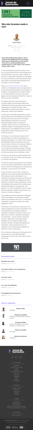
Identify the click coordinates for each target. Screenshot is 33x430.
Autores (16, 389)
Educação (16, 374)
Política (16, 377)
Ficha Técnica (16, 404)
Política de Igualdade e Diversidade (16, 407)
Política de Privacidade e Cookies (16, 406)
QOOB (11, 422)
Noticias (16, 392)
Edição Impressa (16, 415)
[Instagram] (20, 357)
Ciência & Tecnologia (16, 367)
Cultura (16, 368)
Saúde (16, 379)
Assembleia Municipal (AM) (14, 86)
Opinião (16, 394)
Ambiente (16, 365)
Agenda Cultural (16, 388)
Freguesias (16, 376)
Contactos (16, 401)
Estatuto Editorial (16, 403)
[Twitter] (18, 50)
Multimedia (17, 391)
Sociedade (16, 380)
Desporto (16, 370)
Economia (16, 373)
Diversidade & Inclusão (16, 371)
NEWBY (24, 422)
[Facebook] (14, 50)
